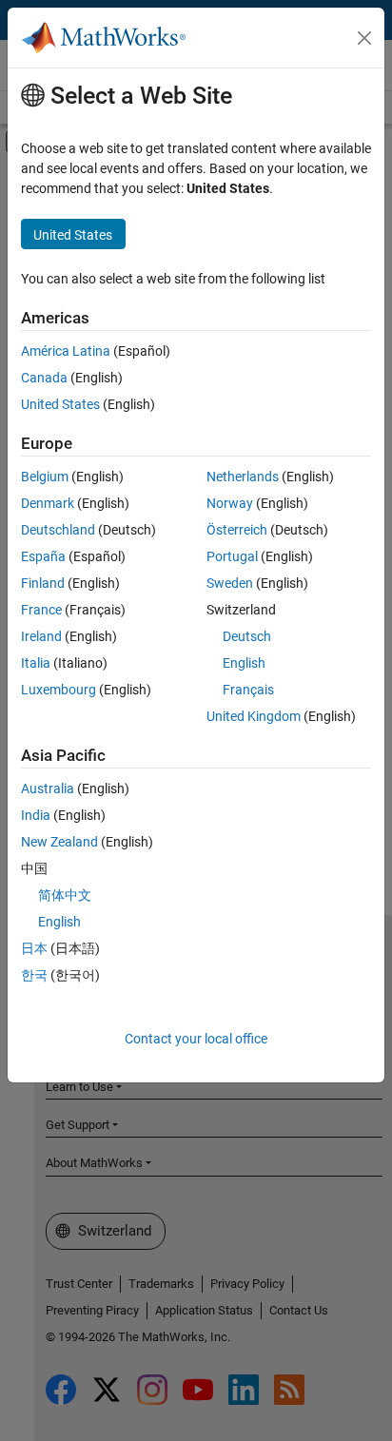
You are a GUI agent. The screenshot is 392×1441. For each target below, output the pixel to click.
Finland (43, 583)
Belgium (45, 476)
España (43, 556)
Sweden (229, 583)
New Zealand (59, 841)
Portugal (232, 556)
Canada (44, 377)
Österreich (236, 529)
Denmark (47, 503)
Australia (47, 788)
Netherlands (242, 476)
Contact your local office (196, 1038)
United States (60, 404)
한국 (34, 975)
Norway (229, 503)
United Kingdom (253, 716)
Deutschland (58, 529)
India (35, 815)
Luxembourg (58, 689)
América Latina (65, 351)
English (244, 663)
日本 (34, 948)
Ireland (41, 636)
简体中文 (64, 895)
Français (248, 689)
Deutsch (247, 636)
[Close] (364, 38)
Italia (35, 663)
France (41, 609)
